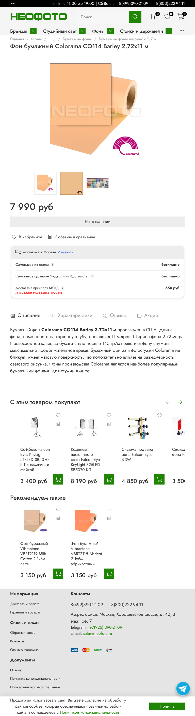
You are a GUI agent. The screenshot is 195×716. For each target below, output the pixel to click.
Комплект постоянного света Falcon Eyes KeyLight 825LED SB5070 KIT (86, 459)
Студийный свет (59, 31)
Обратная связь (22, 632)
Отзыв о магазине (24, 649)
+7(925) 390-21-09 (105, 627)
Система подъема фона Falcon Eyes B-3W (137, 454)
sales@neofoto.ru (97, 633)
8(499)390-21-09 (133, 3)
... (52, 39)
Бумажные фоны (77, 39)
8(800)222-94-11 (170, 3)
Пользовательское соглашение (35, 687)
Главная (17, 39)
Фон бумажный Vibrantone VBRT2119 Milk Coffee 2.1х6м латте (34, 554)
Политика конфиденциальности (35, 678)
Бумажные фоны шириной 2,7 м (127, 39)
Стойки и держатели (141, 31)
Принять (167, 706)
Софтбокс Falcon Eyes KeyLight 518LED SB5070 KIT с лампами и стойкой (35, 459)
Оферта (16, 670)
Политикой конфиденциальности (89, 712)
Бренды (18, 31)
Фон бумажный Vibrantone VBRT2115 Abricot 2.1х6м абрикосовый (86, 554)
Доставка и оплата (24, 603)
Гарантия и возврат (25, 612)
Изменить (65, 252)
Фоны (98, 31)
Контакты (17, 641)
